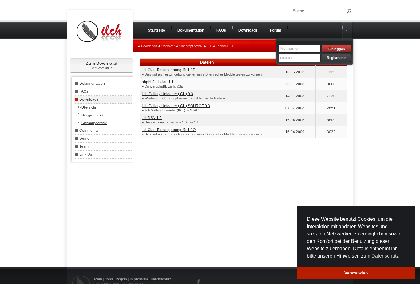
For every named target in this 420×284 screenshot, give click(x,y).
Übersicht (168, 46)
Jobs (109, 279)
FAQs (83, 91)
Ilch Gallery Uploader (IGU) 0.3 (167, 94)
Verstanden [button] (356, 272)
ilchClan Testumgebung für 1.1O (169, 130)
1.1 (209, 46)
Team (84, 146)
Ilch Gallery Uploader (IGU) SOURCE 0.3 (176, 106)
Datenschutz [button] (385, 256)
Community (88, 130)
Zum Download (101, 65)
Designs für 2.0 (92, 115)
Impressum (139, 279)
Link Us (85, 154)
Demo (84, 138)
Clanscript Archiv (190, 46)
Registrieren (337, 58)
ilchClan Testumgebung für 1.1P (168, 70)
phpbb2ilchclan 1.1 (158, 82)
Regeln (121, 279)
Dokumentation (92, 83)
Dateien (207, 62)
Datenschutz (161, 279)
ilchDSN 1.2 (152, 118)
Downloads (149, 46)
